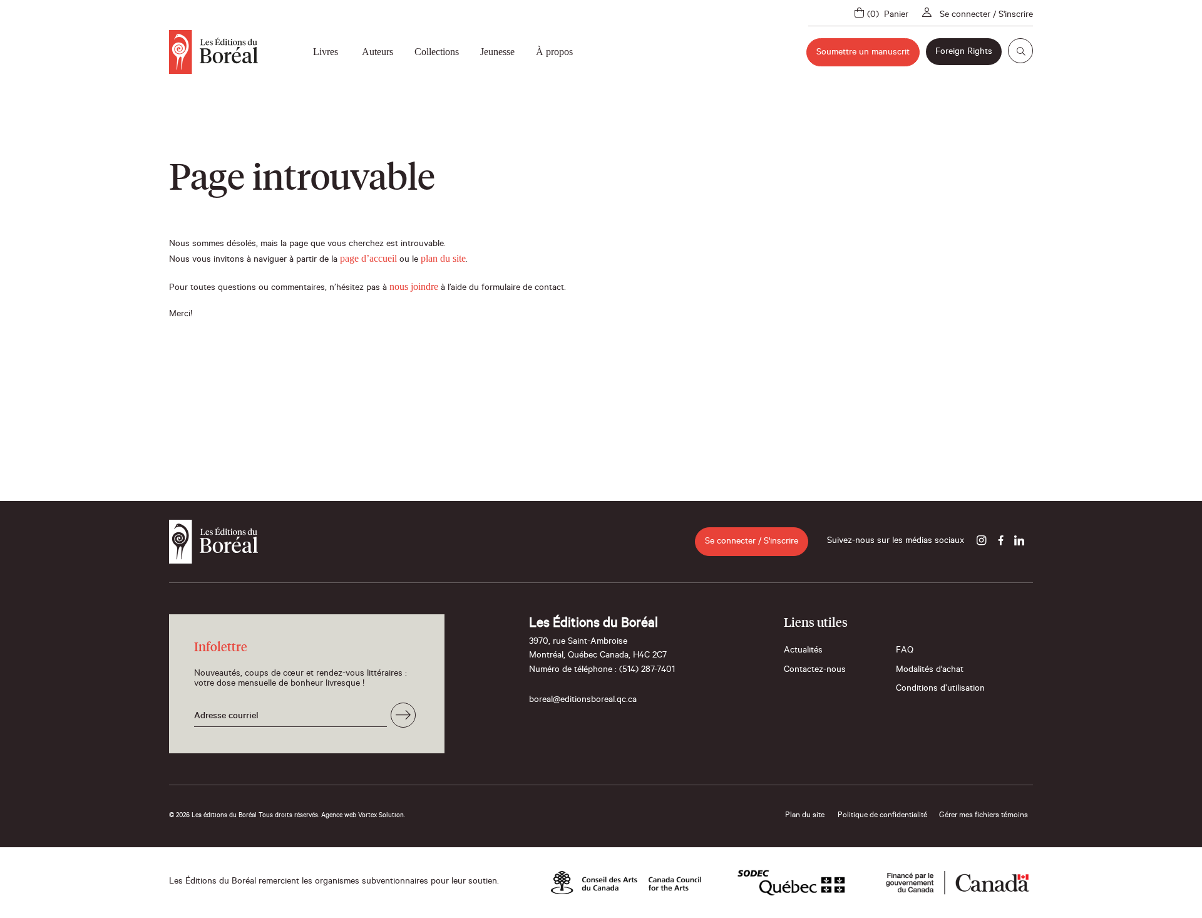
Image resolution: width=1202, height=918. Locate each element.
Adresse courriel (226, 717)
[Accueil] (213, 52)
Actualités (803, 651)
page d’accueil (368, 258)
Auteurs (377, 51)
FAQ (904, 651)
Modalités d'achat (929, 671)
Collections (436, 51)
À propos (554, 51)
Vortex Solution (381, 816)
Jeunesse (497, 51)
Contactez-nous (815, 671)
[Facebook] (1000, 541)
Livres (325, 51)
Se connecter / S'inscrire (986, 16)
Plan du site (804, 816)
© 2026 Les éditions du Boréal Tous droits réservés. (244, 816)
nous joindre (413, 286)
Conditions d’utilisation (940, 689)
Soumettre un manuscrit (863, 53)
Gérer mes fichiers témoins (983, 816)
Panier (896, 16)
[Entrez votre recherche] (1020, 50)
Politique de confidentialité (882, 816)
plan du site (443, 258)
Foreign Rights (963, 53)
